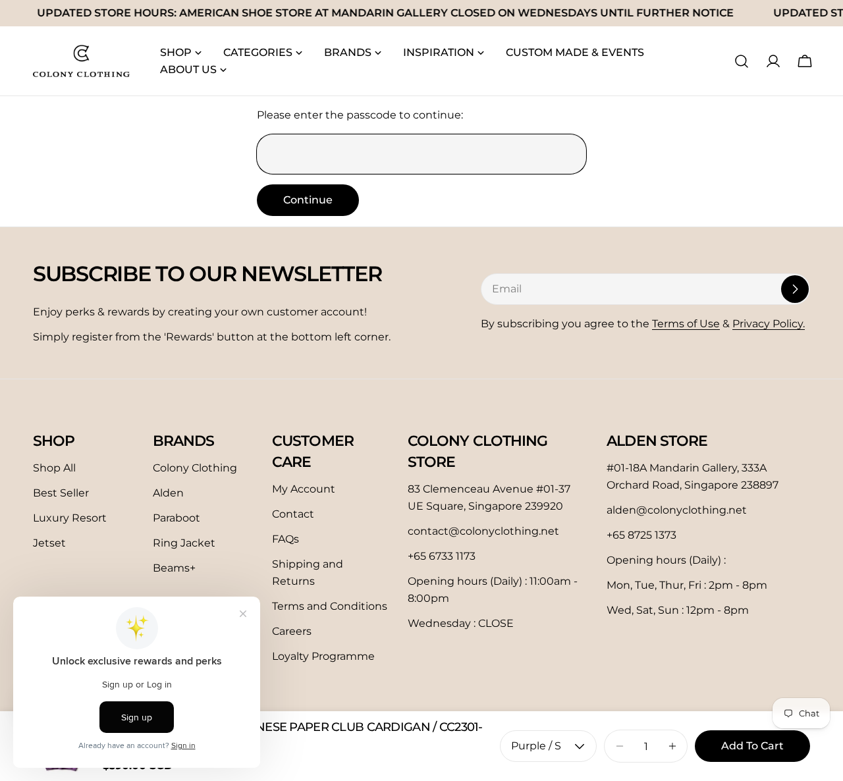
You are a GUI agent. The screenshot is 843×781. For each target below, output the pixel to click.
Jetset (49, 543)
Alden (168, 493)
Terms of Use (686, 323)
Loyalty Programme (323, 656)
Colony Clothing (195, 468)
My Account (303, 489)
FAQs (285, 539)
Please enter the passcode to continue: (360, 115)
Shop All (54, 468)
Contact (293, 514)
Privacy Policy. (768, 323)
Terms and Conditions (329, 606)
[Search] (741, 61)
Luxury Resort (70, 518)
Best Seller (61, 493)
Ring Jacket (184, 543)
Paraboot (176, 518)
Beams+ (174, 568)
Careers (292, 631)
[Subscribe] (795, 289)
